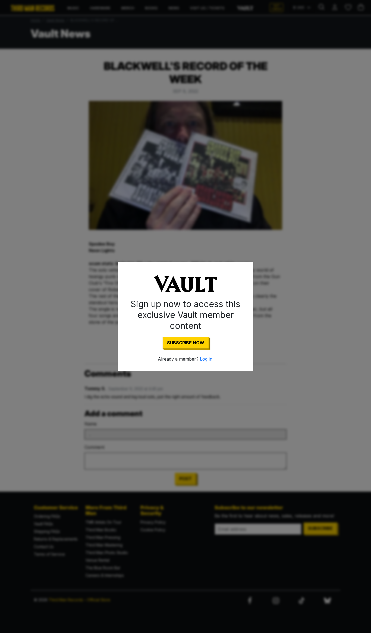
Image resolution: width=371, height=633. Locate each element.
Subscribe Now (185, 342)
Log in (206, 359)
